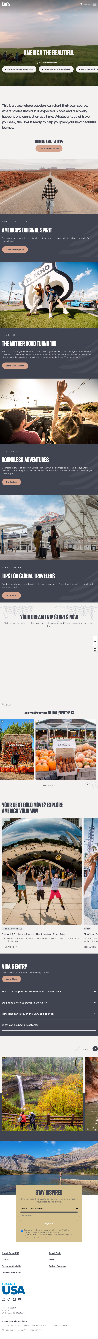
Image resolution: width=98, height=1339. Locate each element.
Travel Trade (55, 1253)
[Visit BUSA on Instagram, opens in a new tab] (3, 1299)
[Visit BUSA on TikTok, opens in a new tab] (9, 1299)
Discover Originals (15, 249)
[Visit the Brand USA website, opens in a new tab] (14, 1288)
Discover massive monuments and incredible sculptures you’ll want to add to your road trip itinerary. (40, 939)
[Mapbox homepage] (6, 704)
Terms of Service (22, 1325)
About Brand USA (10, 1253)
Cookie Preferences (60, 1325)
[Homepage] (6, 5)
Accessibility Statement (40, 1325)
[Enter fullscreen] (95, 649)
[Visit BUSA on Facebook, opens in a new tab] (14, 1299)
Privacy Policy (7, 1325)
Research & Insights (11, 1266)
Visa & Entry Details (49, 148)
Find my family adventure (20, 69)
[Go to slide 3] (50, 785)
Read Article (8, 946)
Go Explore (11, 482)
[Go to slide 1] (44, 785)
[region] (49, 671)
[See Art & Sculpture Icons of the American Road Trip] (42, 870)
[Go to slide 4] (52, 785)
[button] (77, 1048)
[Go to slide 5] (54, 785)
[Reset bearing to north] (95, 645)
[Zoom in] (95, 638)
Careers (5, 1259)
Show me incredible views (57, 69)
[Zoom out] (95, 641)
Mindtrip (20, 1330)
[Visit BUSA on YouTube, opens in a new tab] (19, 1299)
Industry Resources (11, 1272)
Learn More (11, 595)
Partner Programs (57, 1266)
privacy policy (42, 1237)
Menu (87, 4)
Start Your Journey (15, 366)
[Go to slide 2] (48, 785)
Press (51, 1259)
